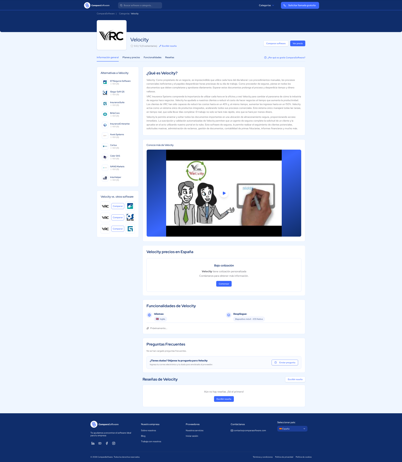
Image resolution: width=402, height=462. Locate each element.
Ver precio (298, 43)
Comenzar (224, 283)
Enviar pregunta (287, 362)
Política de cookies (304, 457)
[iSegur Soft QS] (130, 217)
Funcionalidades (152, 57)
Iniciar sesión (192, 435)
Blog (143, 435)
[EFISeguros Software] (130, 206)
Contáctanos (238, 424)
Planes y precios (131, 57)
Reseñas (169, 57)
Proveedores (193, 424)
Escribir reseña (169, 45)
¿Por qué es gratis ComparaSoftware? (286, 57)
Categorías (265, 5)
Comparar (118, 206)
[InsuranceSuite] (130, 228)
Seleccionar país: (286, 422)
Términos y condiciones (263, 457)
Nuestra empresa (150, 424)
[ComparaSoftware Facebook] (106, 443)
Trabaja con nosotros (151, 441)
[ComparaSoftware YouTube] (99, 443)
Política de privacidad (284, 457)
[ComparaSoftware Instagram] (113, 443)
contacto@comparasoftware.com (250, 430)
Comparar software (276, 43)
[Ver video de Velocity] (224, 193)
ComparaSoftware (106, 13)
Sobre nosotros (148, 430)
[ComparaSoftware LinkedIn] (92, 443)
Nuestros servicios (194, 430)
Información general (108, 57)
